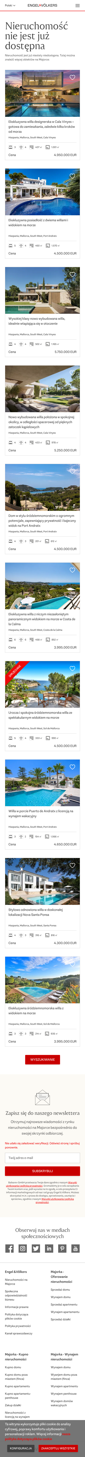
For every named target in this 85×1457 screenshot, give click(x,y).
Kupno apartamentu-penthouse (18, 1396)
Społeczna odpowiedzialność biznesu (16, 1295)
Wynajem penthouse (64, 1393)
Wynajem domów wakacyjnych (62, 1403)
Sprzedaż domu (60, 1289)
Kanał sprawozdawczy (18, 1333)
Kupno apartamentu (17, 1386)
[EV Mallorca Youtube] (75, 1248)
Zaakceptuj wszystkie (58, 1448)
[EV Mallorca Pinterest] (62, 1248)
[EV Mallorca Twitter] (36, 1248)
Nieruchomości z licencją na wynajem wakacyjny (17, 1417)
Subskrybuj (42, 1171)
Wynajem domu (61, 1297)
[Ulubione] (72, 77)
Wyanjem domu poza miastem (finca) (64, 1377)
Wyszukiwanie (42, 1059)
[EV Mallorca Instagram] (23, 1248)
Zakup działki (13, 1405)
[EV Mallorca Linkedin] (49, 1248)
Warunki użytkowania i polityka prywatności (41, 1184)
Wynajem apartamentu (65, 1312)
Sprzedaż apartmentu (64, 1304)
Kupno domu (13, 1367)
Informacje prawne (16, 1307)
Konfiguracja (21, 1448)
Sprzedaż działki (61, 1319)
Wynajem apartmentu (64, 1386)
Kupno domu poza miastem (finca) (16, 1377)
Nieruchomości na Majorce (16, 1282)
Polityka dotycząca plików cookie (16, 1316)
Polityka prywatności (18, 1326)
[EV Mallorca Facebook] (9, 1248)
